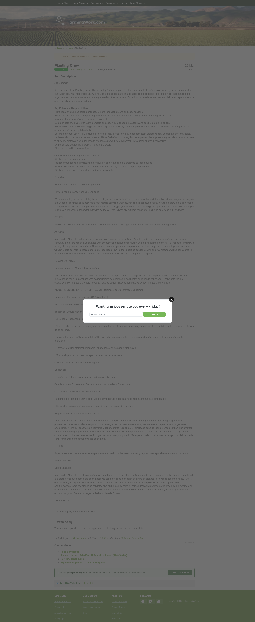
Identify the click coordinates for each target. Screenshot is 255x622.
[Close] (171, 299)
